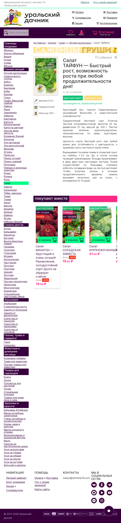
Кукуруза (9, 139)
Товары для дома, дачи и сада (14, 398)
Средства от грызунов (11, 319)
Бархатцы (9, 235)
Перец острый (12, 158)
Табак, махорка (12, 193)
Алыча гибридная (14, 53)
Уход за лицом (12, 459)
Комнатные (10, 291)
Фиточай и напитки (15, 465)
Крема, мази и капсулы (12, 425)
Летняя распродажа (15, 73)
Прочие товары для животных (15, 365)
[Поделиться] (115, 57)
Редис (7, 173)
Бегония (8, 238)
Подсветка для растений (12, 384)
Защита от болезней (15, 310)
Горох (7, 97)
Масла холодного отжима (14, 431)
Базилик (8, 85)
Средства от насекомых (11, 325)
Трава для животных (15, 361)
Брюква (8, 94)
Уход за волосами (14, 449)
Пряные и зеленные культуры (15, 169)
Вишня (7, 56)
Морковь (9, 149)
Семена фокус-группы (12, 77)
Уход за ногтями (13, 462)
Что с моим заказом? (105, 2)
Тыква (7, 199)
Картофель (10, 119)
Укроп (7, 202)
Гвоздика (9, 247)
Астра (7, 228)
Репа (6, 179)
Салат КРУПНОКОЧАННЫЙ (100, 248)
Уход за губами (12, 452)
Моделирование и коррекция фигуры (14, 436)
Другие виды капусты (11, 131)
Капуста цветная (13, 127)
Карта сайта (42, 489)
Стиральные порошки (11, 393)
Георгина (9, 250)
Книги (7, 377)
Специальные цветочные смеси (14, 295)
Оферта (85, 2)
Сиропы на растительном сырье (16, 445)
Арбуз (7, 82)
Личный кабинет (16, 477)
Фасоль (8, 206)
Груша (7, 60)
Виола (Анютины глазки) (13, 242)
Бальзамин (10, 232)
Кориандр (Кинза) (14, 136)
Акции (79, 23)
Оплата (79, 12)
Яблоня (8, 66)
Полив (7, 389)
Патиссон (9, 155)
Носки (7, 380)
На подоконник (108, 23)
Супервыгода (83, 17)
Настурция (10, 262)
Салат (7, 183)
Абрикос (9, 50)
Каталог (52, 42)
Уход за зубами (12, 456)
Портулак (9, 269)
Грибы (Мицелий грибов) (13, 102)
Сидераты (9, 345)
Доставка (112, 12)
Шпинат (8, 212)
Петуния (9, 265)
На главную (39, 42)
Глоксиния (10, 253)
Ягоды (7, 218)
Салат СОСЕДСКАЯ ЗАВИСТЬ (72, 250)
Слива (7, 63)
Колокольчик (11, 259)
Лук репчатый (12, 142)
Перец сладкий (12, 161)
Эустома (9, 275)
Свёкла (8, 187)
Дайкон (8, 106)
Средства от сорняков (11, 330)
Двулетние (10, 284)
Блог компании (15, 482)
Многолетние (12, 288)
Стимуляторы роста (15, 307)
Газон (7, 342)
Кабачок (8, 116)
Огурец (8, 152)
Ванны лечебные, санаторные (14, 414)
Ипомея (8, 256)
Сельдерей (10, 190)
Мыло (7, 441)
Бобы (7, 91)
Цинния (8, 272)
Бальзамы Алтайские (16, 410)
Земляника (10, 112)
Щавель (8, 215)
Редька (8, 176)
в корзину (45, 239)
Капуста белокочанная (12, 123)
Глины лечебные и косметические (15, 419)
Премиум (112, 17)
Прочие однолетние (15, 281)
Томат (7, 196)
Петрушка (9, 164)
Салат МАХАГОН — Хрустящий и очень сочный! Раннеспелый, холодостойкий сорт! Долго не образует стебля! (47, 261)
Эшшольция (10, 278)
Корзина (106, 33)
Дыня (7, 109)
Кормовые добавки (15, 358)
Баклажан (9, 88)
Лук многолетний (14, 145)
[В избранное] (54, 209)
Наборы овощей (13, 221)
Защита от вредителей (10, 314)
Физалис (9, 209)
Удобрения (10, 303)
